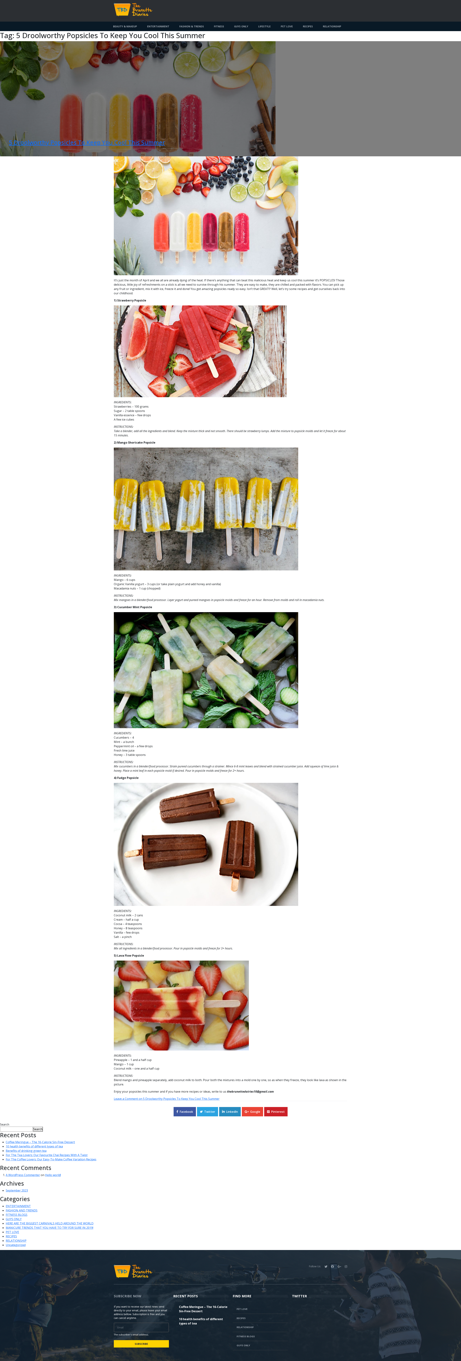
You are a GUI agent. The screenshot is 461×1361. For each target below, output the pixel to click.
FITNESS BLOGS (16, 1215)
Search (4, 1124)
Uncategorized (16, 1245)
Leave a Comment (167, 1099)
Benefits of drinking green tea (26, 1151)
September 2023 (17, 1190)
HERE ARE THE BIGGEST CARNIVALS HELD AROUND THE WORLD (49, 1223)
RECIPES (308, 26)
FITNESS (219, 26)
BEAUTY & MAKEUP (125, 26)
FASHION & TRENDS (191, 26)
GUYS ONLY (241, 26)
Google (255, 1112)
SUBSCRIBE (141, 1344)
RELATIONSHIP (332, 26)
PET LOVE (287, 26)
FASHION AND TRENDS (21, 1210)
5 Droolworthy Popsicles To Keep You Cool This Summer (87, 142)
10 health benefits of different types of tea (34, 1146)
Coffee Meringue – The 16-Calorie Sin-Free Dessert (40, 1142)
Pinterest (278, 1112)
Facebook (186, 1112)
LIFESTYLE (264, 26)
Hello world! (53, 1175)
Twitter (209, 1112)
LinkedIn (232, 1112)
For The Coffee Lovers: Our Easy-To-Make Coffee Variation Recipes (51, 1159)
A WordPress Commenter (23, 1175)
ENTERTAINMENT (158, 26)
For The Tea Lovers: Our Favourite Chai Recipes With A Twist (47, 1155)
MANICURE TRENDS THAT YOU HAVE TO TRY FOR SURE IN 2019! (49, 1228)
